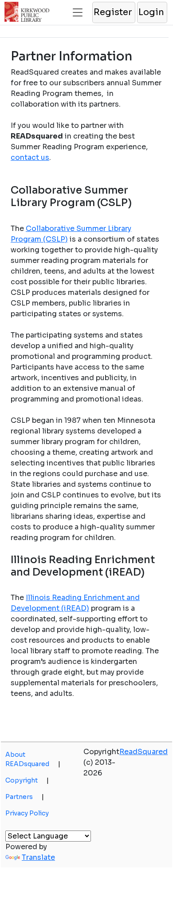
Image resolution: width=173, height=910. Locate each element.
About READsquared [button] (32, 759)
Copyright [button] (27, 780)
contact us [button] (30, 157)
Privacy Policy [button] (27, 813)
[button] (113, 12)
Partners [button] (24, 797)
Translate (38, 857)
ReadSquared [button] (143, 751)
